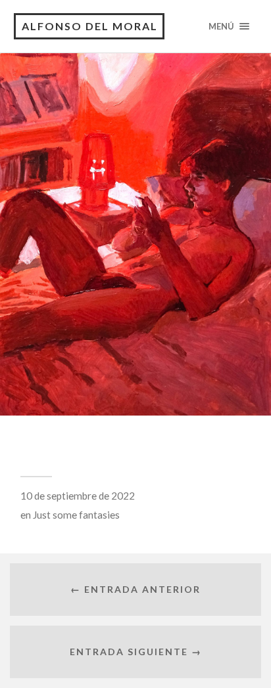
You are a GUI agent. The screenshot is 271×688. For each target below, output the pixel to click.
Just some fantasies (76, 515)
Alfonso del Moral (90, 26)
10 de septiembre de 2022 (77, 496)
